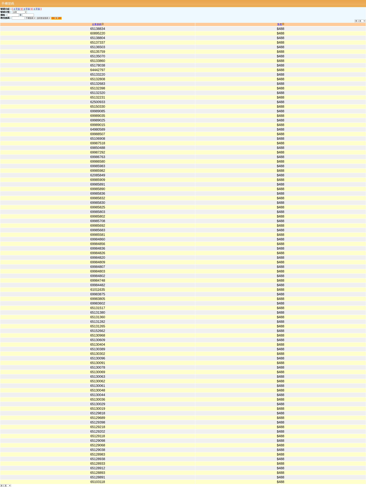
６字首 (16, 9)
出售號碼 (97, 24)
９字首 (26, 9)
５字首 (36, 9)
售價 (279, 24)
